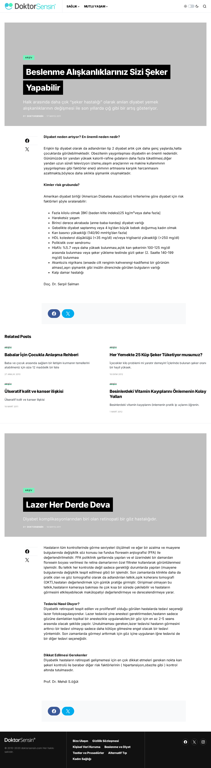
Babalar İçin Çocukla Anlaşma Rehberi (41, 354)
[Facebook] (185, 742)
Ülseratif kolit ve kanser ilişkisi (34, 391)
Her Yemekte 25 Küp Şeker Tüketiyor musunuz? (156, 354)
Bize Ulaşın (80, 741)
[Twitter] (194, 742)
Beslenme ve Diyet (117, 747)
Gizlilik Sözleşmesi (105, 741)
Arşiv (28, 57)
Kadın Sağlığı (82, 759)
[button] (191, 6)
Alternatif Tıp (117, 753)
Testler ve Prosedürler (88, 753)
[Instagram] (203, 742)
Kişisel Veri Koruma (86, 747)
